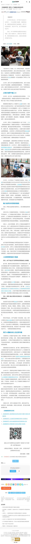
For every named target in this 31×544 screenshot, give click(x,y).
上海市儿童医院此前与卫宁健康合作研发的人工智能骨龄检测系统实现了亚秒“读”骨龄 (15, 288)
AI (9, 492)
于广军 (13, 282)
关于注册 (9, 532)
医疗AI (23, 492)
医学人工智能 (18, 492)
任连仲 (9, 77)
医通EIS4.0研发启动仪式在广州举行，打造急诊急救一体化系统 (7, 500)
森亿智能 (9, 320)
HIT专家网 (15, 2)
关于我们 (5, 532)
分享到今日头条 (6, 488)
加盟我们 (25, 532)
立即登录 (13, 471)
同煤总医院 (7, 149)
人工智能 (12, 492)
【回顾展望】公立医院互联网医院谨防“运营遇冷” (15, 418)
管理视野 (15, 4)
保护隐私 (13, 532)
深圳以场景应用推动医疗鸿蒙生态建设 (11, 507)
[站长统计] (15, 542)
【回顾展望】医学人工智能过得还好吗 (12, 7)
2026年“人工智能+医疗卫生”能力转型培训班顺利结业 (14, 519)
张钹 (26, 212)
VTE (29, 122)
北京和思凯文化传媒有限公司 (13, 533)
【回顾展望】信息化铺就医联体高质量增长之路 (15, 421)
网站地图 (21, 532)
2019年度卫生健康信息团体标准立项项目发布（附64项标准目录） (23, 500)
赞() (16, 461)
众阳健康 (19, 184)
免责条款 (17, 532)
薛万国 (3, 246)
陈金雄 (15, 301)
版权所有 (21, 533)
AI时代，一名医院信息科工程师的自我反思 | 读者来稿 (14, 513)
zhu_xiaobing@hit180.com (5, 534)
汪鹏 (20, 103)
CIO (11, 4)
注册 (19, 471)
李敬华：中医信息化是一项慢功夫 (10, 526)
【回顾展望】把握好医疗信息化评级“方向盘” (14, 424)
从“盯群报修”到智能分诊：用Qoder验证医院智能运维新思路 (15, 521)
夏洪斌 (27, 131)
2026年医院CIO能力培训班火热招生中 (18, 456)
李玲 (6, 191)
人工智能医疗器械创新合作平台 (10, 377)
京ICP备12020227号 (14, 534)
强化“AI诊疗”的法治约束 (7, 523)
